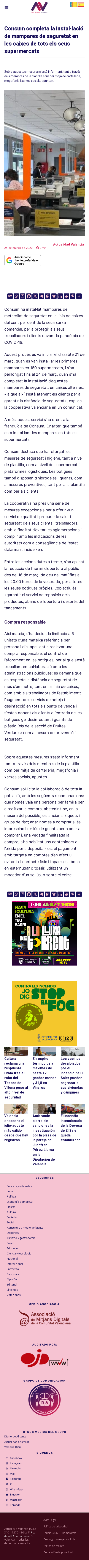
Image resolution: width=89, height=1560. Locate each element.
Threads (15, 1504)
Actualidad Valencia (68, 244)
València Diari (12, 1447)
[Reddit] (66, 296)
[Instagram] (22, 296)
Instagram (16, 1463)
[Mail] (7, 1473)
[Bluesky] (54, 296)
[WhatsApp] (7, 1489)
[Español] (81, 4)
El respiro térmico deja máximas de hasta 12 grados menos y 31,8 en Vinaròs (44, 1073)
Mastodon (16, 1499)
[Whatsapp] (16, 296)
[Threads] (7, 1505)
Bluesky (15, 1494)
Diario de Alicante (15, 1436)
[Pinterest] (72, 296)
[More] (79, 296)
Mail (12, 1473)
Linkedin (15, 1468)
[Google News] (10, 296)
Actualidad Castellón (17, 1442)
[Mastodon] (47, 296)
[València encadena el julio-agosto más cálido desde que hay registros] (16, 1109)
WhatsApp (16, 1489)
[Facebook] (29, 296)
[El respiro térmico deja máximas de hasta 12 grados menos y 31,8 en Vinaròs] (45, 1051)
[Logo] (39, 8)
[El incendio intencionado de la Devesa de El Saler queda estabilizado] (73, 1109)
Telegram (16, 1478)
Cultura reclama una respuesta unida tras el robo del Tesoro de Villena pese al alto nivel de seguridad (16, 1078)
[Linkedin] (60, 296)
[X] (35, 296)
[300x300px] (44, 964)
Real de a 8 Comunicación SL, (20, 1534)
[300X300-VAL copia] (44, 1013)
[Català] (73, 4)
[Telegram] (41, 296)
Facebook (16, 1458)
